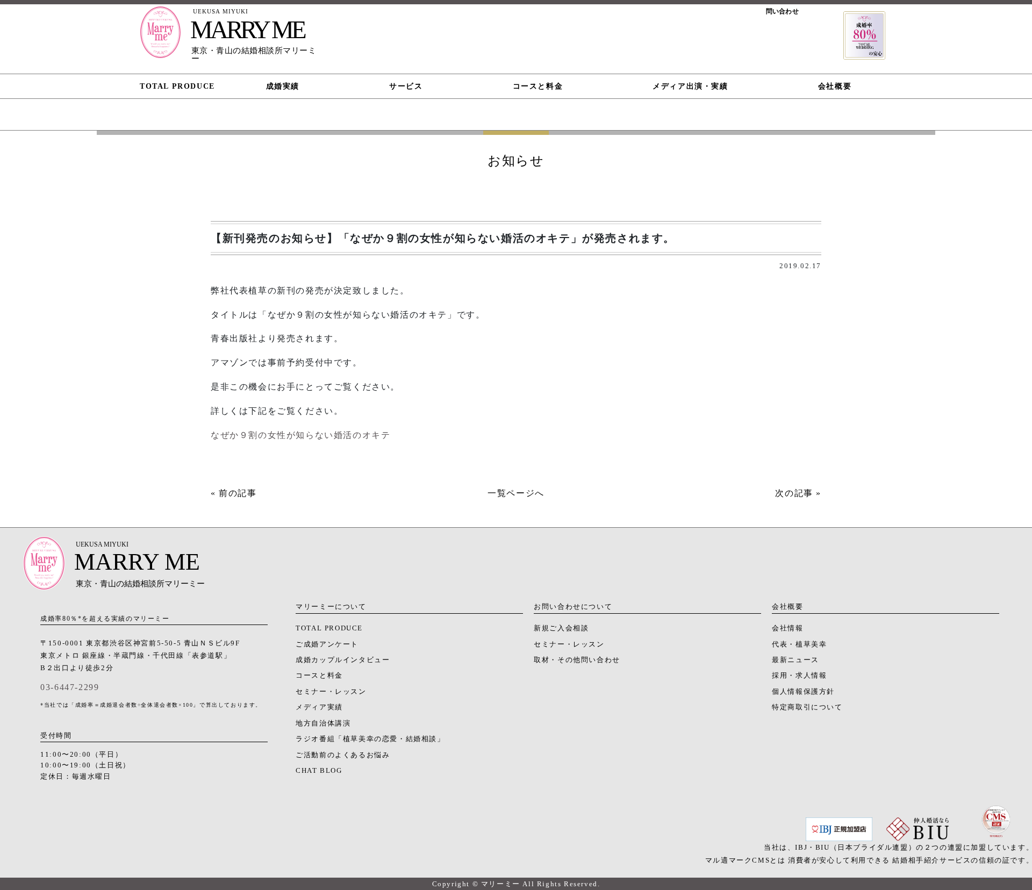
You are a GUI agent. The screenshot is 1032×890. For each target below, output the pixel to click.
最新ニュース (795, 660)
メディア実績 (319, 707)
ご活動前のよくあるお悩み (343, 755)
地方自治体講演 (323, 723)
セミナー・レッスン (331, 691)
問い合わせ (782, 11)
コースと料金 (319, 675)
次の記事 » (798, 493)
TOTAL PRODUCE (329, 628)
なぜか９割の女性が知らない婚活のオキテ (300, 435)
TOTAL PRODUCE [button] (177, 86)
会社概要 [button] (834, 86)
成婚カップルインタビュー (343, 660)
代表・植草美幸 (799, 644)
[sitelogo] (160, 37)
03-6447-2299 (69, 687)
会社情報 (787, 628)
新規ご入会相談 (561, 628)
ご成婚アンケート (327, 644)
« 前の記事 (234, 493)
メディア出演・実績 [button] (690, 86)
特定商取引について (807, 707)
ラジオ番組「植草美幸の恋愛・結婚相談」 (370, 739)
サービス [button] (405, 86)
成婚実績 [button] (282, 86)
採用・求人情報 (799, 675)
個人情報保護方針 (803, 691)
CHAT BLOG (319, 770)
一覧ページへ (516, 493)
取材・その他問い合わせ (577, 660)
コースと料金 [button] (538, 86)
